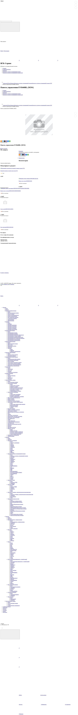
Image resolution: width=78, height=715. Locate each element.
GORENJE (12, 447)
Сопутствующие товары (10, 380)
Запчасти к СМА (11, 480)
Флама (11, 479)
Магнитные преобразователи (14, 397)
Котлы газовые (11, 361)
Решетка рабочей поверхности (16, 387)
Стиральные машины (12, 318)
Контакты (5, 612)
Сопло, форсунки (11, 420)
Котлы (9, 541)
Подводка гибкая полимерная (16, 432)
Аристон (12, 556)
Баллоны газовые (11, 408)
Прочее (11, 407)
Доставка (5, 609)
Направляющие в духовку (15, 391)
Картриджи (10, 377)
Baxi (11, 503)
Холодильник (10, 596)
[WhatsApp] (9, 141)
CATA (11, 443)
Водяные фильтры (9, 373)
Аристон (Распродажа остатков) (17, 515)
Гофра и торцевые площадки (14, 409)
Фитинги (10, 425)
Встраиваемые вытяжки (13, 333)
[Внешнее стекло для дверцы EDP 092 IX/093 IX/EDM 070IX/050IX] (14, 188)
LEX (11, 466)
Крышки (9, 371)
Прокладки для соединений (13, 417)
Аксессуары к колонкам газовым (14, 362)
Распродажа (7, 366)
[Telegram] (3, 141)
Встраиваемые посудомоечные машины (16, 338)
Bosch (11, 547)
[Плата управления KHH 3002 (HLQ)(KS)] (5, 224)
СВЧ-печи (10, 347)
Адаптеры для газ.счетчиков (14, 400)
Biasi (11, 546)
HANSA (12, 589)
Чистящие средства (12, 427)
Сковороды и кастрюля (12, 372)
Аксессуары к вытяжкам (13, 392)
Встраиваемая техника (10, 330)
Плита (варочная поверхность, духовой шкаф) (17, 559)
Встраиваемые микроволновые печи (15, 337)
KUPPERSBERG (13, 465)
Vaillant (11, 512)
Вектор (11, 525)
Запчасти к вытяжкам (12, 440)
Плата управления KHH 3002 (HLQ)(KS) (6, 227)
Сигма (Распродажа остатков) (16, 514)
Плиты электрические (12, 316)
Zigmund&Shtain (13, 473)
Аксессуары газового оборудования (15, 402)
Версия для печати (3, 148)
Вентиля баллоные (14, 405)
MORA (11, 505)
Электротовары (11, 436)
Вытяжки (7, 321)
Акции (4, 611)
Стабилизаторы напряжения (14, 421)
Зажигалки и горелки (12, 410)
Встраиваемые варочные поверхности (16, 334)
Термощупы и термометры (13, 435)
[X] (4, 141)
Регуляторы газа (11, 418)
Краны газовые (11, 398)
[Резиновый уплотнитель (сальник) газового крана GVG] (12, 168)
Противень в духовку (14, 389)
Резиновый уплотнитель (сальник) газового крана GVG (9, 170)
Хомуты (9, 426)
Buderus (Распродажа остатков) (16, 504)
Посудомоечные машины (13, 317)
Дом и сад (10, 370)
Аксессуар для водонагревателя (14, 364)
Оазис (11, 497)
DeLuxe (11, 458)
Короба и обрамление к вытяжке (17, 396)
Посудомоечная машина (13, 584)
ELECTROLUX (13, 549)
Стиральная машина (12, 592)
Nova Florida (12, 552)
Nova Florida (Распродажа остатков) (17, 510)
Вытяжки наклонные (12, 325)
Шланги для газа (11, 428)
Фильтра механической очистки (14, 424)
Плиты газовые (11, 314)
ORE (11, 470)
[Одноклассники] (1, 141)
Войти (1, 50)
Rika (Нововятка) (13, 471)
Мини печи (10, 344)
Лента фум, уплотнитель (13, 415)
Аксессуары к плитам (12, 383)
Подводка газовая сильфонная (16, 431)
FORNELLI (12, 459)
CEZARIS (12, 457)
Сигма (11, 558)
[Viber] (6, 141)
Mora (11, 551)
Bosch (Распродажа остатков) (16, 502)
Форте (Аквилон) (13, 528)
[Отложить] (75, 116)
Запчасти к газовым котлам (13, 498)
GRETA (12, 462)
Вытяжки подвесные (12, 327)
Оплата (4, 608)
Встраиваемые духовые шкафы (14, 336)
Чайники (10, 348)
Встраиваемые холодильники (14, 339)
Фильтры (10, 378)
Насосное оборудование (10, 352)
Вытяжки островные (12, 328)
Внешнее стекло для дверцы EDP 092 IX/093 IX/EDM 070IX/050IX (10, 190)
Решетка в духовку (14, 386)
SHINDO (12, 452)
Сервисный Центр (7, 83)
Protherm (12, 509)
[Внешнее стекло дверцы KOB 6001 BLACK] (28, 178)
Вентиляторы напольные (13, 360)
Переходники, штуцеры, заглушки (15, 416)
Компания (5, 607)
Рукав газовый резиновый (15, 433)
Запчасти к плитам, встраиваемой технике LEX (42, 83)
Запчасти (12, 83)
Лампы (9, 414)
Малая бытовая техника (10, 341)
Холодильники (11, 319)
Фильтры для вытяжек (15, 395)
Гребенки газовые (14, 406)
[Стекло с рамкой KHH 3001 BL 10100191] (5, 206)
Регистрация (6, 50)
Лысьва (11, 477)
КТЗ (9, 413)
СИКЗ (9, 419)
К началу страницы (4, 272)
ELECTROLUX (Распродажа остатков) (18, 508)
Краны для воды (11, 399)
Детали (9, 376)
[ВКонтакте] (8, 141)
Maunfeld (12, 450)
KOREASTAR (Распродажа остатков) (18, 507)
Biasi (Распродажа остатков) (16, 506)
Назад (6, 308)
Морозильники (11, 320)
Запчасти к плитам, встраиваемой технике (23, 83)
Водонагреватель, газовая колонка (15, 519)
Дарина (11, 474)
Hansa (11, 448)
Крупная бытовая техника (10, 310)
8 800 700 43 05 (22, 153)
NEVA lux (12, 524)
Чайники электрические (15, 351)
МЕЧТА (12, 476)
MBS (11, 451)
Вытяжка (10, 529)
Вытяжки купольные (12, 326)
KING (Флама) (13, 570)
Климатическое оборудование (11, 356)
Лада (11, 475)
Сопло (9, 604)
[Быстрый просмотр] (76, 8)
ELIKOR (12, 444)
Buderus (11, 548)
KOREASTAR (13, 550)
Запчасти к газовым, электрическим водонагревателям (19, 492)
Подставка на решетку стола (16, 388)
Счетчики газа (11, 422)
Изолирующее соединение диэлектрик (16, 411)
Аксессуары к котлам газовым (14, 363)
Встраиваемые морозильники (14, 340)
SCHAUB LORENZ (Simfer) (16, 472)
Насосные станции (12, 355)
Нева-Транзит (13, 496)
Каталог (4, 307)
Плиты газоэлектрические (13, 315)
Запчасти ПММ (11, 484)
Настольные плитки (12, 345)
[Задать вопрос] (9, 676)
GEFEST (12, 446)
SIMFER (12, 579)
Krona (11, 449)
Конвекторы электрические (13, 365)
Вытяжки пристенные (12, 329)
